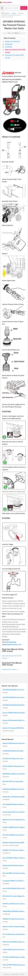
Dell (5, 876)
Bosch (5, 769)
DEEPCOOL (6, 944)
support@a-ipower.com (13, 644)
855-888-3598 (10, 642)
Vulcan (5, 837)
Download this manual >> (10, 669)
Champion (6, 753)
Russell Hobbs (7, 814)
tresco (5, 891)
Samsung (6, 792)
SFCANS (6, 761)
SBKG (5, 822)
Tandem (6, 921)
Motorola (6, 868)
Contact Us (7, 974)
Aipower (14, 13)
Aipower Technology (9, 730)
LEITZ (5, 807)
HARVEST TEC (7, 853)
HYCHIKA (6, 960)
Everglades (6, 883)
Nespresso (6, 776)
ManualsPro (6, 13)
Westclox (6, 929)
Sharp (5, 830)
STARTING (8, 44)
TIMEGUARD (7, 914)
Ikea (5, 784)
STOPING (8, 47)
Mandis (6, 746)
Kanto (5, 860)
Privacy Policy (14, 974)
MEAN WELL (7, 799)
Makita (5, 952)
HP (4, 937)
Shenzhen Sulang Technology (11, 845)
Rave (5, 898)
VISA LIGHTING (7, 967)
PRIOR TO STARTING (12, 41)
